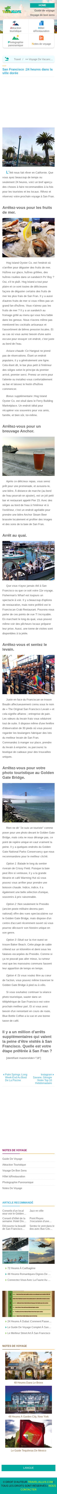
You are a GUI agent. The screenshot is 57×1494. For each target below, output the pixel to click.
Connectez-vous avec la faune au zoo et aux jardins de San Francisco (29, 1280)
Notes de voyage (12, 1188)
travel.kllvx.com (40, 1482)
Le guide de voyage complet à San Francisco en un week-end (29, 1327)
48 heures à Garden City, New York (28, 1416)
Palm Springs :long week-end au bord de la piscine (16, 1077)
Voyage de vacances (41, 59)
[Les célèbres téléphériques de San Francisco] (28, 1304)
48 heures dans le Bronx (28, 1382)
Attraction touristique (14, 1164)
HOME (42, 5)
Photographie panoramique (17, 1182)
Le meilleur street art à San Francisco (28, 1333)
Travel (17, 59)
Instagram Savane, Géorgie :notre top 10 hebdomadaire (42, 1078)
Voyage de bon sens (42, 15)
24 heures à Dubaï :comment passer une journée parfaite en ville (29, 1321)
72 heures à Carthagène (21, 1268)
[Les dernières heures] (28, 1251)
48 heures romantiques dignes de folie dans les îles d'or (29, 1274)
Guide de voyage (44, 10)
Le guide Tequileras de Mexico (28, 1450)
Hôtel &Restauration (13, 1176)
